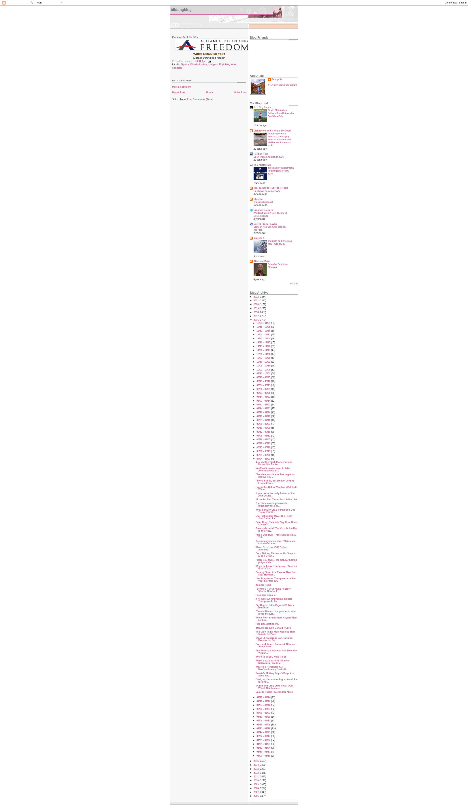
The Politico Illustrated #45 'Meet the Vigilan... (276, 651)
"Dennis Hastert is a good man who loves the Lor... (276, 612)
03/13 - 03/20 (263, 716)
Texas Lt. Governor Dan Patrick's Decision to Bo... (274, 639)
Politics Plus (261, 154)
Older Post (240, 92)
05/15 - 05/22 (263, 447)
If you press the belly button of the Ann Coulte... (275, 494)
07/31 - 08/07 (263, 404)
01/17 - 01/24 (263, 747)
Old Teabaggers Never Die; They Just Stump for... (274, 517)
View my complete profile (282, 85)
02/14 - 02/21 (263, 732)
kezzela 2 (259, 238)
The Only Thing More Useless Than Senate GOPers (275, 632)
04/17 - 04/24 (263, 697)
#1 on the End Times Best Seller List (276, 499)
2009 (256, 784)
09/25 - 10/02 (263, 373)
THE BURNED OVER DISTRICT (271, 188)
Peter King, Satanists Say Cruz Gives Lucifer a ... (276, 523)
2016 (256, 320)
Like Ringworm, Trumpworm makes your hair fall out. (276, 579)
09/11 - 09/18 (263, 381)
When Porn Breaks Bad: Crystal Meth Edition (276, 618)
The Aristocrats (262, 164)
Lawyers (213, 64)
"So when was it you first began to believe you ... (275, 475)
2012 (256, 772)
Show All (294, 284)
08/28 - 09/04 (263, 389)
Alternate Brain (262, 261)
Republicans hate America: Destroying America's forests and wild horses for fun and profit (279, 139)
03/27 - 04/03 (263, 709)
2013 (256, 769)
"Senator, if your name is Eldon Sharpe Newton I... (273, 590)
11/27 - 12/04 (263, 338)
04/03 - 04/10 (263, 705)
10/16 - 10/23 (263, 361)
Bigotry (185, 64)
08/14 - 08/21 (263, 396)
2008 (256, 788)
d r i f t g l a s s (262, 107)
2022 (256, 296)
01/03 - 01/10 (263, 755)
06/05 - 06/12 (263, 435)
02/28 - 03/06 (263, 724)
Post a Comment (181, 86)
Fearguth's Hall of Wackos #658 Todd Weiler (276, 488)
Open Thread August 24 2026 (269, 157)
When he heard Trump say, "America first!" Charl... (276, 567)
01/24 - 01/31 (263, 744)
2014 (256, 764)
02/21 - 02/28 (263, 728)
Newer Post (178, 92)
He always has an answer (267, 191)
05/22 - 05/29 (263, 443)
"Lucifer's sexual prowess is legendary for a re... (271, 504)
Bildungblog (181, 10)
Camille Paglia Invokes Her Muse (274, 692)
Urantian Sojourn (263, 210)
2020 (256, 304)
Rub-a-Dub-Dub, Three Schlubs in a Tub (276, 536)
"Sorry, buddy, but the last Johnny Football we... (275, 481)
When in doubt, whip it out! (271, 656)
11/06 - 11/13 (263, 350)
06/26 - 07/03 (263, 424)
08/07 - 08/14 (263, 400)
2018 (256, 312)
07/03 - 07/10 (263, 420)
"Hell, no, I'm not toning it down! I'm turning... (277, 680)
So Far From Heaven (265, 224)
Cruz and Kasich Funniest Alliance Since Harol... (275, 645)
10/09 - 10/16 (263, 365)
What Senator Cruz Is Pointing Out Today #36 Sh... (275, 511)
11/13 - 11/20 (263, 346)
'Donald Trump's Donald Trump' (273, 628)
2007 (256, 792)
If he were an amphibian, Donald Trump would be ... (274, 600)
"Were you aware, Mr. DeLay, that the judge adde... (276, 561)
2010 (256, 780)
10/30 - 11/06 (263, 354)
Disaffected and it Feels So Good (272, 130)
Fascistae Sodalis (265, 595)
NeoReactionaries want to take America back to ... (273, 469)
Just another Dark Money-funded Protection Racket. (274, 463)
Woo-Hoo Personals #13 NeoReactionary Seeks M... (272, 668)
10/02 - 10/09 (263, 369)
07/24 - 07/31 (263, 408)
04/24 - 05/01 (263, 459)
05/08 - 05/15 (263, 451)
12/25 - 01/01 (263, 323)
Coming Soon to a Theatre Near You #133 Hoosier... (276, 573)
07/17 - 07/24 (263, 412)
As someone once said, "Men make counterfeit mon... (275, 542)
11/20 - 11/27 (263, 342)
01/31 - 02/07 (263, 740)
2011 (256, 776)
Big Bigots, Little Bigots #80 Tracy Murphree (275, 606)
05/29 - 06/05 (263, 439)
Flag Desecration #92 (267, 623)
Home (209, 92)
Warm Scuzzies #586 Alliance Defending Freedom (272, 661)
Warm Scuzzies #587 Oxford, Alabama (272, 548)
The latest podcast (263, 202)
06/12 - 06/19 (263, 431)
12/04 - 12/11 (263, 334)
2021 (256, 300)
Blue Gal (258, 199)
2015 (256, 761)
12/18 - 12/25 (263, 327)
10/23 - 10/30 (263, 358)
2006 (256, 796)
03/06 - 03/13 (263, 720)
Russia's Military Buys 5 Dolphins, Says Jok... (275, 674)
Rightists (224, 64)
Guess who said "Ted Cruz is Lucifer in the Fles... (276, 529)
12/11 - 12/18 (263, 330)
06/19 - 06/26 (263, 427)
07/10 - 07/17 (263, 416)
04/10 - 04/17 (263, 701)
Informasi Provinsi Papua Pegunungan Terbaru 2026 (281, 171)
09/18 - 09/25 (263, 377)
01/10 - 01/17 (263, 751)
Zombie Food (263, 585)
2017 (256, 316)
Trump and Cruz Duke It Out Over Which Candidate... (274, 686)
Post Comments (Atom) (200, 99)
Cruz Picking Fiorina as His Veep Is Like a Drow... (276, 554)
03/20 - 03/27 (263, 713)
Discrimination (198, 64)
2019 (256, 308)
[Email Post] (209, 61)
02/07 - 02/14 (263, 736)
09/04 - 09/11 (263, 385)
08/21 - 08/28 (263, 393)
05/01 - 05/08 (263, 455)
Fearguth (277, 79)
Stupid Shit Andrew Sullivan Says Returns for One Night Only (281, 113)
